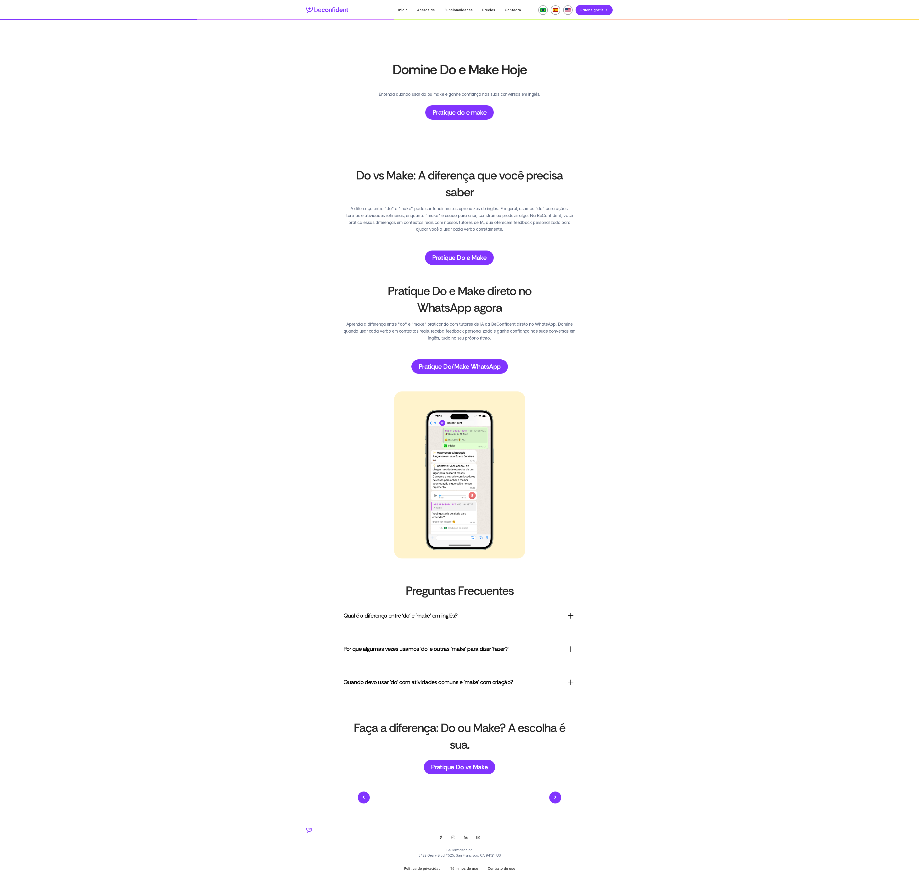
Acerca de (426, 10)
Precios (488, 10)
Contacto (513, 10)
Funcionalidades (458, 10)
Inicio (403, 10)
